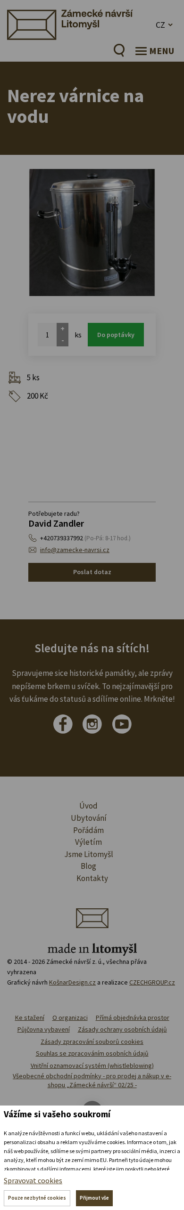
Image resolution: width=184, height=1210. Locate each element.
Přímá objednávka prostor (132, 1017)
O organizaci (70, 1017)
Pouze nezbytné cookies (37, 1197)
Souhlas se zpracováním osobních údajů (92, 1053)
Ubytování (89, 818)
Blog (88, 866)
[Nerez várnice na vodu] (92, 232)
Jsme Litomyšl (88, 854)
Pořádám (88, 830)
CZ (160, 24)
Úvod (88, 806)
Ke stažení (29, 1017)
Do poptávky (115, 334)
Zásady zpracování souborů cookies (92, 1041)
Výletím (88, 842)
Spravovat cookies (33, 1180)
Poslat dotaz (92, 572)
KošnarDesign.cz (72, 982)
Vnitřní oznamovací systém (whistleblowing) (92, 1065)
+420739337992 (85, 538)
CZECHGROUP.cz (152, 982)
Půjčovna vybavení (43, 1029)
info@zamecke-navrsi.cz (74, 549)
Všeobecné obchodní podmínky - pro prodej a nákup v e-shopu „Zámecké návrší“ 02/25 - (92, 1081)
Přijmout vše (94, 1197)
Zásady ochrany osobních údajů (122, 1029)
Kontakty (92, 878)
